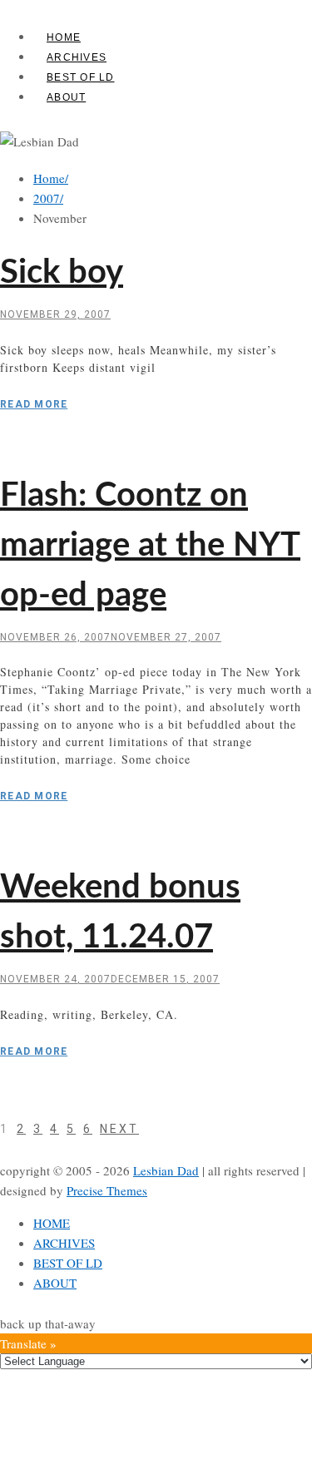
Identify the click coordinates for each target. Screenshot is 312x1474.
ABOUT (66, 97)
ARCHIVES (76, 57)
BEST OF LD (81, 77)
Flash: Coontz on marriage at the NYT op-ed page (150, 545)
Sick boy (61, 272)
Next (119, 1128)
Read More (33, 404)
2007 (48, 198)
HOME (64, 37)
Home (50, 178)
